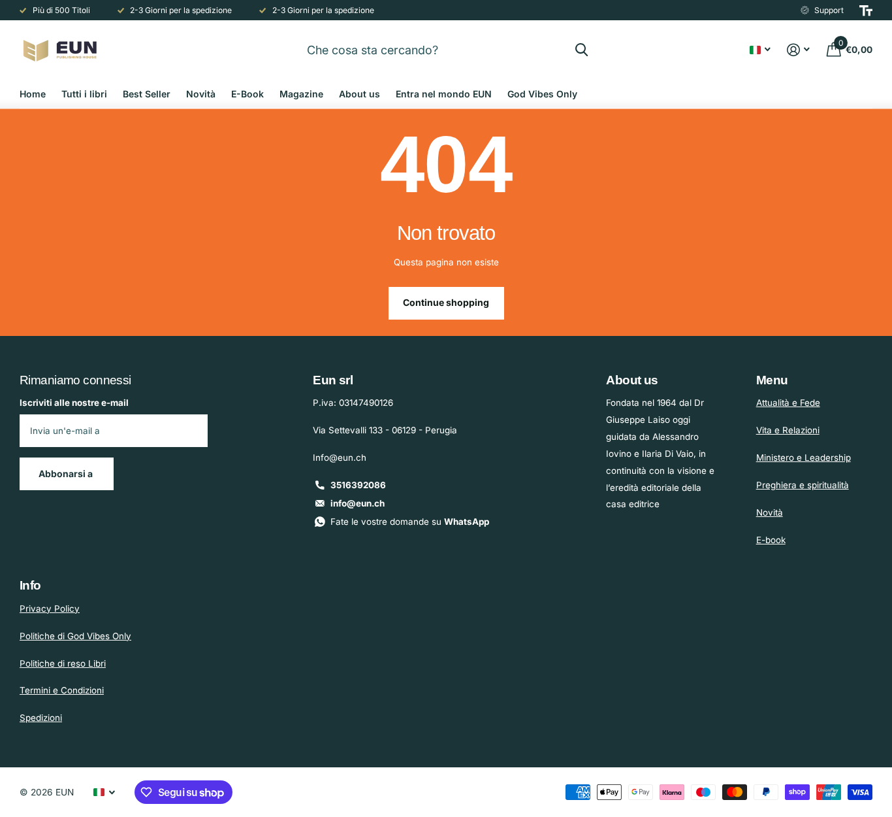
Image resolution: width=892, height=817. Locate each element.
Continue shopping (446, 302)
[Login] (798, 50)
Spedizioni (41, 717)
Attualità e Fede (788, 402)
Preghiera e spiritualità (802, 485)
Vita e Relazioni (788, 430)
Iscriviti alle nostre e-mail (74, 402)
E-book (771, 540)
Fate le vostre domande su (409, 521)
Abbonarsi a (67, 473)
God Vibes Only (542, 93)
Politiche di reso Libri (63, 663)
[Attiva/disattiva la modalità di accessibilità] (865, 10)
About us (359, 93)
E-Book (247, 93)
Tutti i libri (84, 93)
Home (33, 93)
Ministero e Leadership (803, 457)
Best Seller (146, 93)
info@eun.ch (357, 503)
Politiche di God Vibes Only (75, 636)
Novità (200, 93)
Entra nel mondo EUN (444, 93)
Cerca (581, 50)
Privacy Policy (50, 608)
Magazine (301, 93)
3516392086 (358, 485)
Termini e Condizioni (62, 690)
